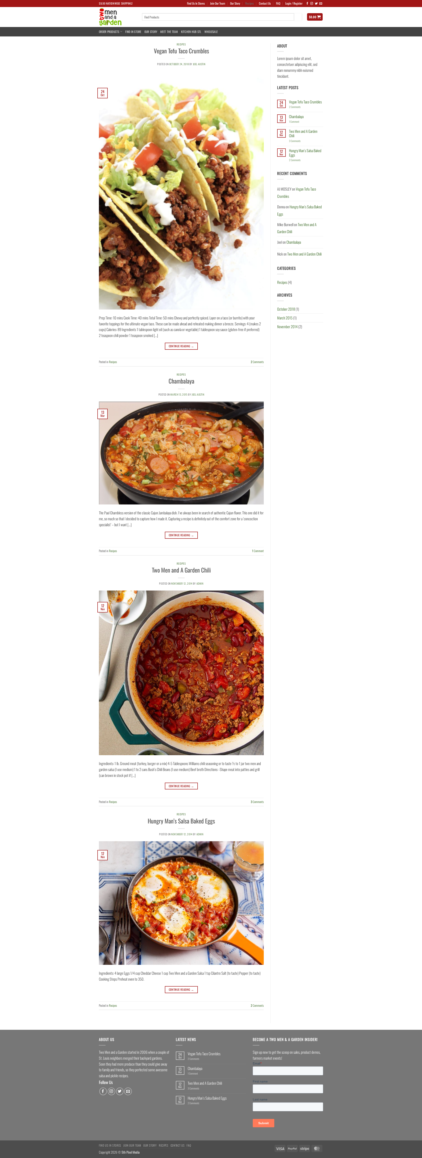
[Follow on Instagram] (311, 3)
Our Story (235, 3)
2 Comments (299, 106)
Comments (257, 362)
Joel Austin (199, 64)
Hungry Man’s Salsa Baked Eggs (181, 820)
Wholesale (211, 31)
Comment (258, 551)
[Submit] (298, 17)
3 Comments (298, 140)
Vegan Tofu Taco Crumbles (181, 50)
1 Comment (299, 121)
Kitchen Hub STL (191, 31)
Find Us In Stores (196, 3)
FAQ (278, 3)
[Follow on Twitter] (316, 3)
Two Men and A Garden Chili (181, 569)
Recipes (249, 3)
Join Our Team (217, 3)
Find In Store (133, 31)
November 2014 (287, 326)
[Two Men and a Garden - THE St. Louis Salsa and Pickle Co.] (117, 17)
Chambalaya (181, 380)
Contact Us (265, 3)
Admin (200, 583)
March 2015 (285, 318)
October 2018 (286, 309)
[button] (293, 3)
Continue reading (181, 346)
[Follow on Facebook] (307, 3)
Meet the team (169, 31)
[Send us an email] (320, 3)
